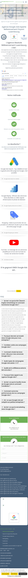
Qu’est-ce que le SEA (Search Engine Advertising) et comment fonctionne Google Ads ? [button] (13, 303)
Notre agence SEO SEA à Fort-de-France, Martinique (13, 486)
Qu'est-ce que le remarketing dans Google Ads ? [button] (13, 408)
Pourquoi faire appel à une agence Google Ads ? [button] (12, 376)
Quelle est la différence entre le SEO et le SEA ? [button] (14, 369)
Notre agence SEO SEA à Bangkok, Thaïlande (11, 493)
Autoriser (18, 291)
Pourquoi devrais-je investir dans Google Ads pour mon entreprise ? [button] (13, 338)
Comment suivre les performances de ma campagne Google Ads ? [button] (13, 393)
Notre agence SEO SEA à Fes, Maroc (9, 491)
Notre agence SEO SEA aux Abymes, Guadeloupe (12, 488)
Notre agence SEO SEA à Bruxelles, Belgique (11, 482)
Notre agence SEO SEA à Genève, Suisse (10, 484)
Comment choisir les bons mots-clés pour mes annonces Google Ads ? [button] (12, 354)
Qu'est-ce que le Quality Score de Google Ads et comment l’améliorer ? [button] (14, 384)
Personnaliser (22, 573)
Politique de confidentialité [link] (14, 576)
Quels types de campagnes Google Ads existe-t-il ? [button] (13, 362)
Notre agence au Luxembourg (8, 478)
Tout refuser (14, 573)
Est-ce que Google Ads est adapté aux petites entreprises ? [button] (13, 401)
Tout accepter (5, 573)
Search (23, 2)
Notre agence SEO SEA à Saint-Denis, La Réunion (12, 489)
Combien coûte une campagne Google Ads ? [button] (14, 346)
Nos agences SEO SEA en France (8, 480)
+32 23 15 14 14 (18, 2)
